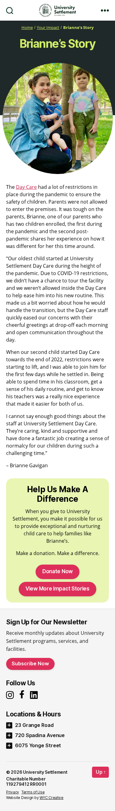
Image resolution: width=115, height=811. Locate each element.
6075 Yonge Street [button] (38, 745)
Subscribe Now (30, 663)
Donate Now (57, 571)
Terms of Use (33, 792)
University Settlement (45, 772)
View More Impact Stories (57, 589)
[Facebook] (22, 694)
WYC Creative (51, 797)
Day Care (26, 187)
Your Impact (48, 27)
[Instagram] (11, 695)
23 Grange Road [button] (34, 725)
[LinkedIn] (35, 695)
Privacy (12, 792)
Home (27, 27)
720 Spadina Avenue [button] (40, 735)
